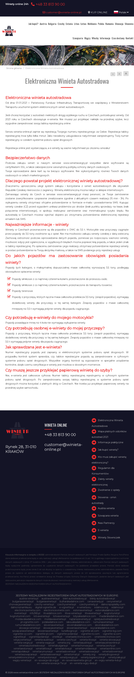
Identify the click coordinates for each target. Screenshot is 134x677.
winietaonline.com (110, 648)
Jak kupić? (33, 24)
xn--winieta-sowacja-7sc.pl (52, 663)
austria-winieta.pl (28, 598)
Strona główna (14, 68)
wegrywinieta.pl (22, 639)
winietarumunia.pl (43, 651)
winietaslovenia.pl (66, 651)
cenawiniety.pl (95, 601)
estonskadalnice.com (107, 610)
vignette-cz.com (22, 633)
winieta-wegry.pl (23, 642)
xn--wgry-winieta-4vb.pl (108, 660)
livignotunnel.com (20, 616)
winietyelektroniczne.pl (21, 657)
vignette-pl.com (44, 633)
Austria (43, 24)
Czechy (61, 24)
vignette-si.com (112, 633)
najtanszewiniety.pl (80, 619)
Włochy (95, 38)
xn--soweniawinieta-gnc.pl (77, 660)
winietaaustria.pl (83, 642)
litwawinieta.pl (93, 613)
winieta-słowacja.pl (110, 639)
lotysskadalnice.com (84, 616)
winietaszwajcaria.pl (26, 654)
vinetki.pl (57, 636)
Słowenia (129, 24)
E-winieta (103, 530)
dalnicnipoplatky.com (113, 604)
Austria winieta (106, 508)
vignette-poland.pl (67, 633)
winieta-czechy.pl (66, 639)
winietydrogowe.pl (109, 654)
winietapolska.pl (20, 651)
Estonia (69, 24)
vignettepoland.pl (39, 636)
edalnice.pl (117, 607)
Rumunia (109, 24)
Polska (101, 24)
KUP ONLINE (99, 12)
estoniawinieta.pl (82, 610)
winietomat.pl (72, 654)
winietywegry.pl (68, 657)
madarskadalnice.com (111, 616)
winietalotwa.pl (63, 648)
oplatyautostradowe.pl (106, 619)
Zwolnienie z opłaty (109, 489)
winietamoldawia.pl (86, 648)
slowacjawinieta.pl (53, 627)
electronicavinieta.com (28, 610)
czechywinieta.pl (66, 604)
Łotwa (83, 24)
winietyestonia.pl (47, 657)
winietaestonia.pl (23, 648)
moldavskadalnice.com (28, 619)
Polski (122, 12)
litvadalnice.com (52, 613)
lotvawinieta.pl (42, 616)
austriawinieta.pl (51, 598)
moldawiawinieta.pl (55, 619)
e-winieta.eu (84, 607)
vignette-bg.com (112, 630)
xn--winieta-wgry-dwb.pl (83, 663)
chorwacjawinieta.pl (20, 604)
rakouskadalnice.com (78, 622)
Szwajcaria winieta (108, 515)
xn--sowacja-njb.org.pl (46, 660)
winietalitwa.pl (44, 648)
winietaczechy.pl (105, 645)
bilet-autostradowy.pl (75, 598)
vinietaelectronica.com (78, 636)
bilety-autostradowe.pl (102, 598)
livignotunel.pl (112, 613)
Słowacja (119, 24)
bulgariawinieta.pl (46, 601)
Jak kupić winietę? (108, 449)
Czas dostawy (118, 38)
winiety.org (89, 654)
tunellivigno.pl (69, 630)
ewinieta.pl (20, 613)
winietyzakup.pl (117, 657)
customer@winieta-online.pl (63, 12)
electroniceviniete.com (57, 610)
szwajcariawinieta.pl (23, 630)
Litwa (76, 24)
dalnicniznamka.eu (21, 607)
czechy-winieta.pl (44, 604)
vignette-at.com (89, 630)
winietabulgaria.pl (58, 645)
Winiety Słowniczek (109, 537)
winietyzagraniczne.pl (93, 657)
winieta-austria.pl (43, 639)
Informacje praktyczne (110, 442)
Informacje (105, 38)
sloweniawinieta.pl (77, 627)
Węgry (87, 38)
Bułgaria (52, 24)
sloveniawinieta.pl (54, 625)
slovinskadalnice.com (107, 625)
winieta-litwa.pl (88, 639)
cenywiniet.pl (114, 601)
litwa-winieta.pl (73, 613)
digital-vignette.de (45, 607)
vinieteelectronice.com (107, 636)
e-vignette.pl (66, 607)
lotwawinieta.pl (61, 616)
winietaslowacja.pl (89, 651)
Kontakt (129, 38)
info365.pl (35, 613)
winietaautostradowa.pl (32, 645)
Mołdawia (92, 24)
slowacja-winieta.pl (29, 627)
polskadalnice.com (52, 622)
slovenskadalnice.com (79, 625)
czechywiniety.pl (88, 604)
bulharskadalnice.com (72, 601)
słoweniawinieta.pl (48, 630)
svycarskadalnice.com (102, 627)
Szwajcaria (78, 38)
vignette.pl (19, 636)
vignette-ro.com (90, 633)
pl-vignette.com (30, 622)
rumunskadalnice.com (28, 625)
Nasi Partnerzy (106, 523)
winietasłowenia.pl (50, 654)
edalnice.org (101, 607)
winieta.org (64, 642)
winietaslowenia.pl (112, 651)
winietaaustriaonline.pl (107, 642)
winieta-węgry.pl (45, 642)
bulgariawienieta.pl (23, 601)
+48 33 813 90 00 (50, 4)
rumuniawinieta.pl (103, 622)
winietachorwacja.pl (82, 645)
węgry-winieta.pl (22, 660)
